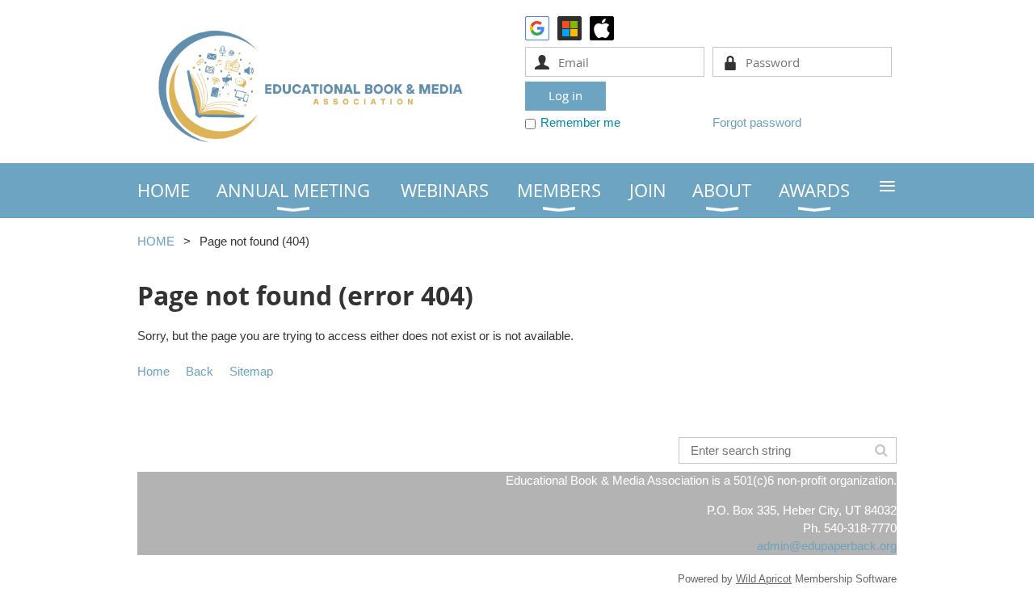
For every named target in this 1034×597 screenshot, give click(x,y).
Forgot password (756, 122)
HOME (155, 241)
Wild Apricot (764, 579)
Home (153, 371)
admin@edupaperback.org (827, 546)
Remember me (580, 122)
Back (199, 371)
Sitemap (251, 371)
